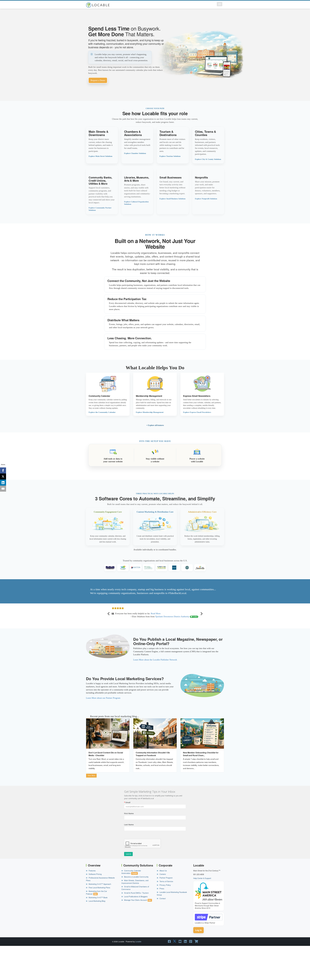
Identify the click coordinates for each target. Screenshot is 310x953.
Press (161, 894)
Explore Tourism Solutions (170, 156)
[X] (3, 476)
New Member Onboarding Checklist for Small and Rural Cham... (200, 760)
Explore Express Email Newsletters (197, 412)
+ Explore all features (155, 425)
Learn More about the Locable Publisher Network (155, 666)
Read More (150, 619)
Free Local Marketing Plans (99, 893)
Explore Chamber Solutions (135, 153)
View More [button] (91, 782)
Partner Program (166, 884)
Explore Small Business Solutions (172, 199)
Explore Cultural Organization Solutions (136, 203)
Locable (138, 947)
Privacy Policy (165, 891)
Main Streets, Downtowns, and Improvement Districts (134, 887)
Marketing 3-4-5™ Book (98, 903)
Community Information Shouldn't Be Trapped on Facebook (153, 760)
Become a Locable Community (136, 883)
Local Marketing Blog (96, 907)
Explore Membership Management (149, 412)
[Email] (3, 489)
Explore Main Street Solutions (100, 156)
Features (92, 876)
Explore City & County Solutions (208, 159)
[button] (219, 4)
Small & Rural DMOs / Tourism (136, 899)
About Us (163, 876)
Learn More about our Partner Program (103, 704)
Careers (162, 880)
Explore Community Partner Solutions (100, 209)
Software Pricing (95, 880)
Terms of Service (166, 887)
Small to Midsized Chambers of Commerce (135, 894)
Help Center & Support (202, 884)
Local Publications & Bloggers (136, 902)
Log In (198, 936)
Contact (162, 904)
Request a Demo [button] (98, 80)
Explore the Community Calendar (102, 412)
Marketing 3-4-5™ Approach (99, 890)
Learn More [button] (102, 145)
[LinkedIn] (3, 483)
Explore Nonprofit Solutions (206, 199)
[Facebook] (3, 470)
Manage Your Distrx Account (135, 906)
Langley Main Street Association (174, 622)
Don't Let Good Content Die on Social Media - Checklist (106, 760)
